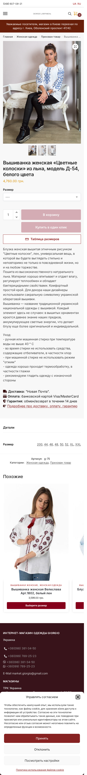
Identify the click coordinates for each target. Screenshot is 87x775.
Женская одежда (27, 36)
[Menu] (9, 14)
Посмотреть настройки (42, 760)
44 (46, 444)
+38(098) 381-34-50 (22, 648)
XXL (78, 444)
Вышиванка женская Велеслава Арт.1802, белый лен (36, 591)
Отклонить (42, 749)
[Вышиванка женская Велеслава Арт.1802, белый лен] (36, 532)
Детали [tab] (8, 427)
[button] (78, 697)
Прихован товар (50, 36)
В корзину (51, 215)
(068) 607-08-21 (12, 3)
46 (51, 444)
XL (72, 444)
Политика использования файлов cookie (40, 769)
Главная (8, 36)
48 (56, 444)
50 (61, 444)
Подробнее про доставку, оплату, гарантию (42, 406)
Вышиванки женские (24, 585)
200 (39, 444)
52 (66, 444)
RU (79, 3)
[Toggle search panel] (70, 14)
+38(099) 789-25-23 (22, 656)
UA (74, 3)
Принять (42, 738)
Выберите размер (36, 605)
